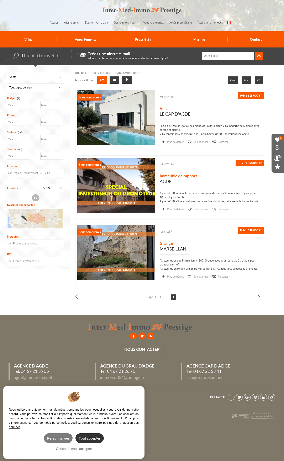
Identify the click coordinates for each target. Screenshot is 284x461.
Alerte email (71, 22)
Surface (15, 132)
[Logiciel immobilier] (240, 416)
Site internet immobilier (262, 416)
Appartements (85, 39)
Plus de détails (175, 141)
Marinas (199, 39)
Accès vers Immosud (210, 22)
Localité (12, 166)
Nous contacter (141, 349)
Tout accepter (89, 438)
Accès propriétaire (180, 22)
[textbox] (35, 173)
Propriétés (143, 39)
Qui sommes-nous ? (125, 22)
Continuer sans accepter (74, 448)
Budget (11, 98)
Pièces (11, 115)
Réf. (9, 253)
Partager (223, 141)
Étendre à (13, 188)
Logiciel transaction (260, 413)
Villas (28, 39)
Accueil (54, 22)
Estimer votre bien (96, 22)
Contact (256, 39)
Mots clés (13, 236)
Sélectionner (201, 141)
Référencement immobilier (263, 418)
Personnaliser (58, 438)
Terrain (14, 149)
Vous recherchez (153, 22)
